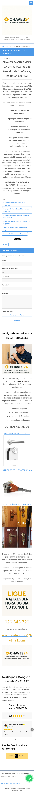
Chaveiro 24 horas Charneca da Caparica (14, 204)
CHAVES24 (5, 46)
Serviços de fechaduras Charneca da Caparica (16, 210)
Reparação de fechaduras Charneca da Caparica (16, 222)
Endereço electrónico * (9, 268)
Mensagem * (6, 293)
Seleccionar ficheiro (17, 315)
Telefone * (5, 277)
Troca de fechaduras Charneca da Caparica (15, 229)
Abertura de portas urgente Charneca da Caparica (16, 216)
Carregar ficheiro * (8, 311)
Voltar (5, 244)
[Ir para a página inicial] (17, 18)
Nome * (4, 260)
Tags (3, 199)
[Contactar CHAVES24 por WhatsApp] (29, 781)
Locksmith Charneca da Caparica (14, 234)
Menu (31, 3)
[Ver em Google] (6, 725)
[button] (1, 729)
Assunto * (5, 285)
